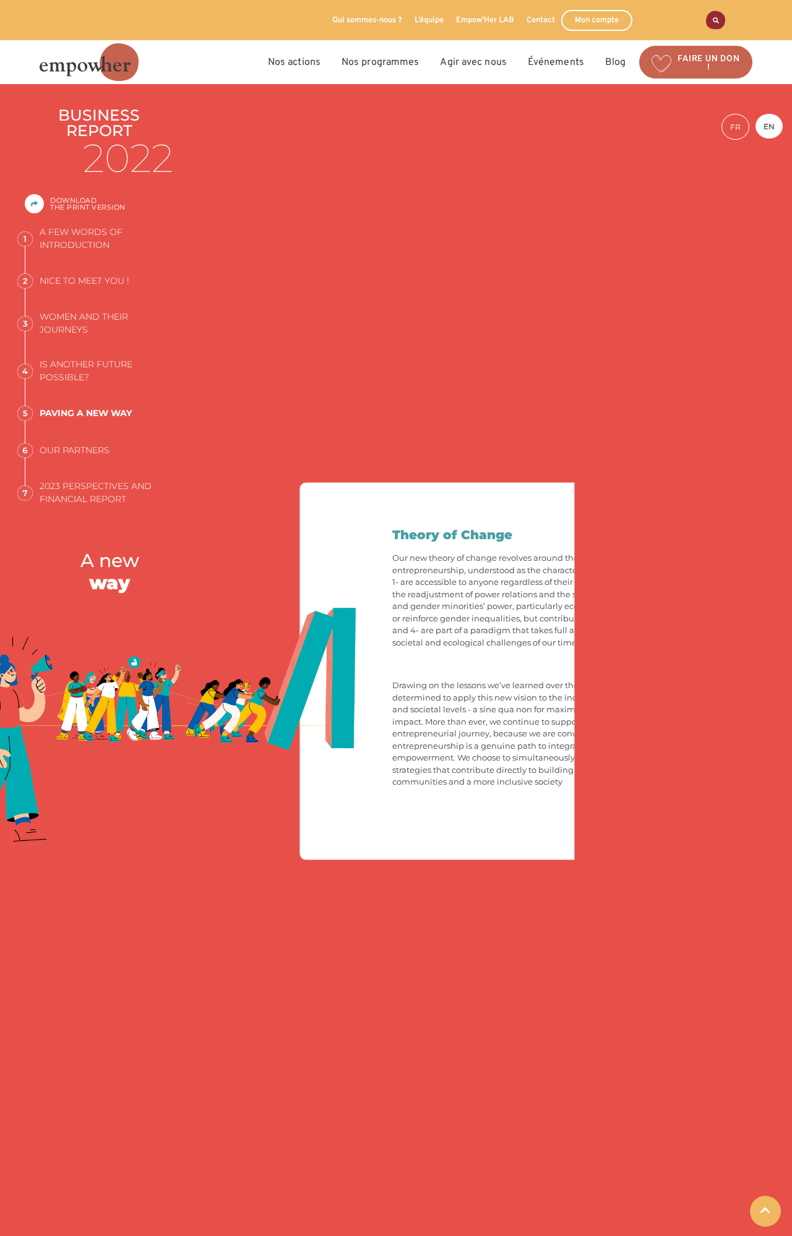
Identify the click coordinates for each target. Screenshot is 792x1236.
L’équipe (429, 20)
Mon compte (597, 20)
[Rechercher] (715, 20)
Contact (541, 20)
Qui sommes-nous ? (367, 20)
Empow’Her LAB (485, 20)
